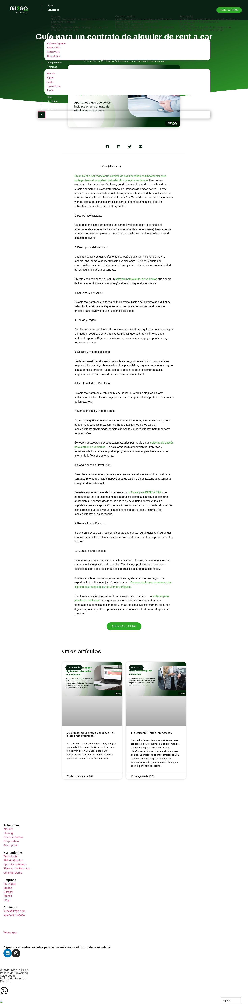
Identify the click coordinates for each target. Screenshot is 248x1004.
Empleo (50, 82)
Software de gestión (56, 43)
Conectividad (53, 51)
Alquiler (56, 16)
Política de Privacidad (14, 973)
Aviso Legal (7, 975)
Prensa (50, 90)
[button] (107, 146)
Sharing (56, 24)
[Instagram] (16, 953)
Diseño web (186, 24)
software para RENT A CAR (144, 492)
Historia (51, 73)
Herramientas (53, 56)
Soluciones (11, 825)
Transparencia (53, 86)
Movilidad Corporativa (129, 24)
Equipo (50, 77)
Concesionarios (125, 16)
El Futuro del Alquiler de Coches (151, 732)
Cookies (5, 981)
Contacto (52, 109)
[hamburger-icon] (207, 4)
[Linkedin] (7, 953)
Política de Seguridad (13, 978)
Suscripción (186, 16)
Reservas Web (53, 47)
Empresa (52, 66)
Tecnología (53, 36)
